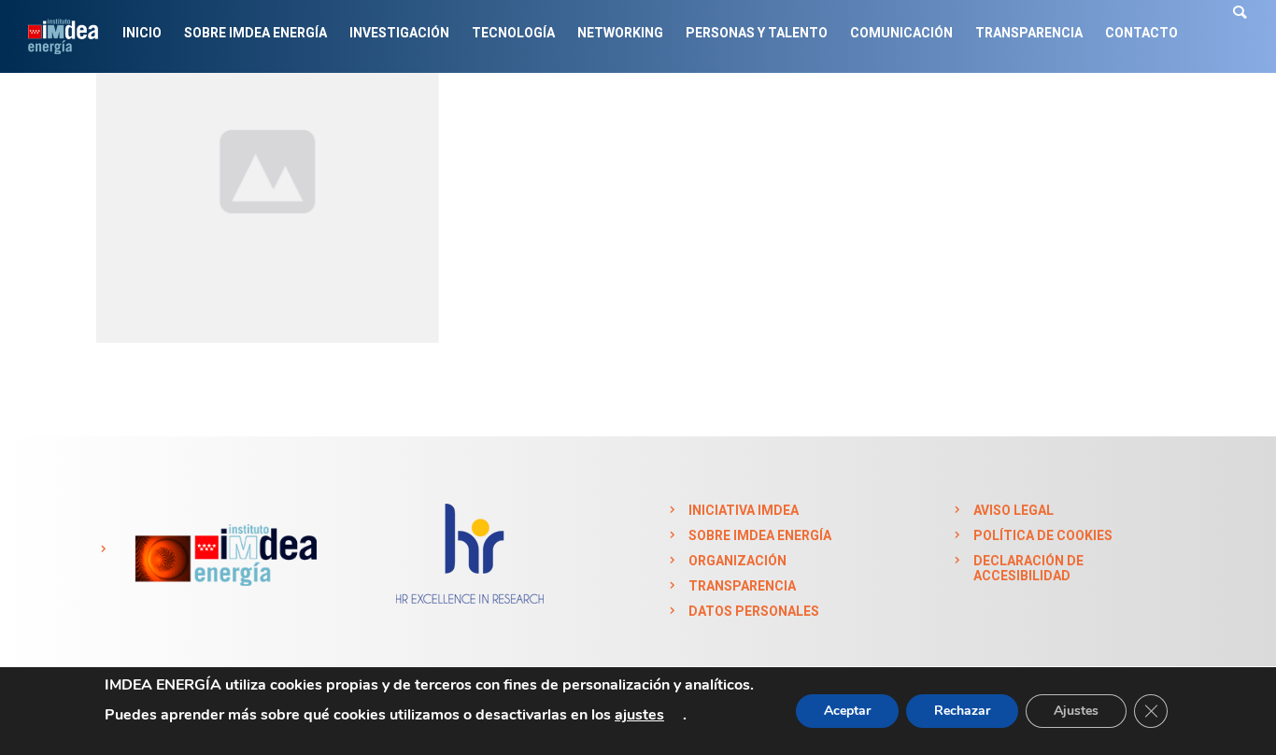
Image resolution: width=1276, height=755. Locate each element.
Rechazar (962, 710)
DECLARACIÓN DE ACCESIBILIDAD (1028, 568)
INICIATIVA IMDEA (743, 510)
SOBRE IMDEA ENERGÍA (255, 32)
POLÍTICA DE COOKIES (1043, 535)
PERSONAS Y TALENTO (757, 32)
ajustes (639, 714)
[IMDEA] (223, 549)
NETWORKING (620, 32)
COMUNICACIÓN (901, 32)
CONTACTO (1141, 32)
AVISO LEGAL (1013, 510)
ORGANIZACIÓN (737, 560)
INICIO (142, 32)
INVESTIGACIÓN (399, 32)
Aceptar (847, 710)
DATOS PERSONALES (753, 611)
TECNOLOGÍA (513, 32)
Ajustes (1076, 710)
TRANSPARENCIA (1029, 32)
